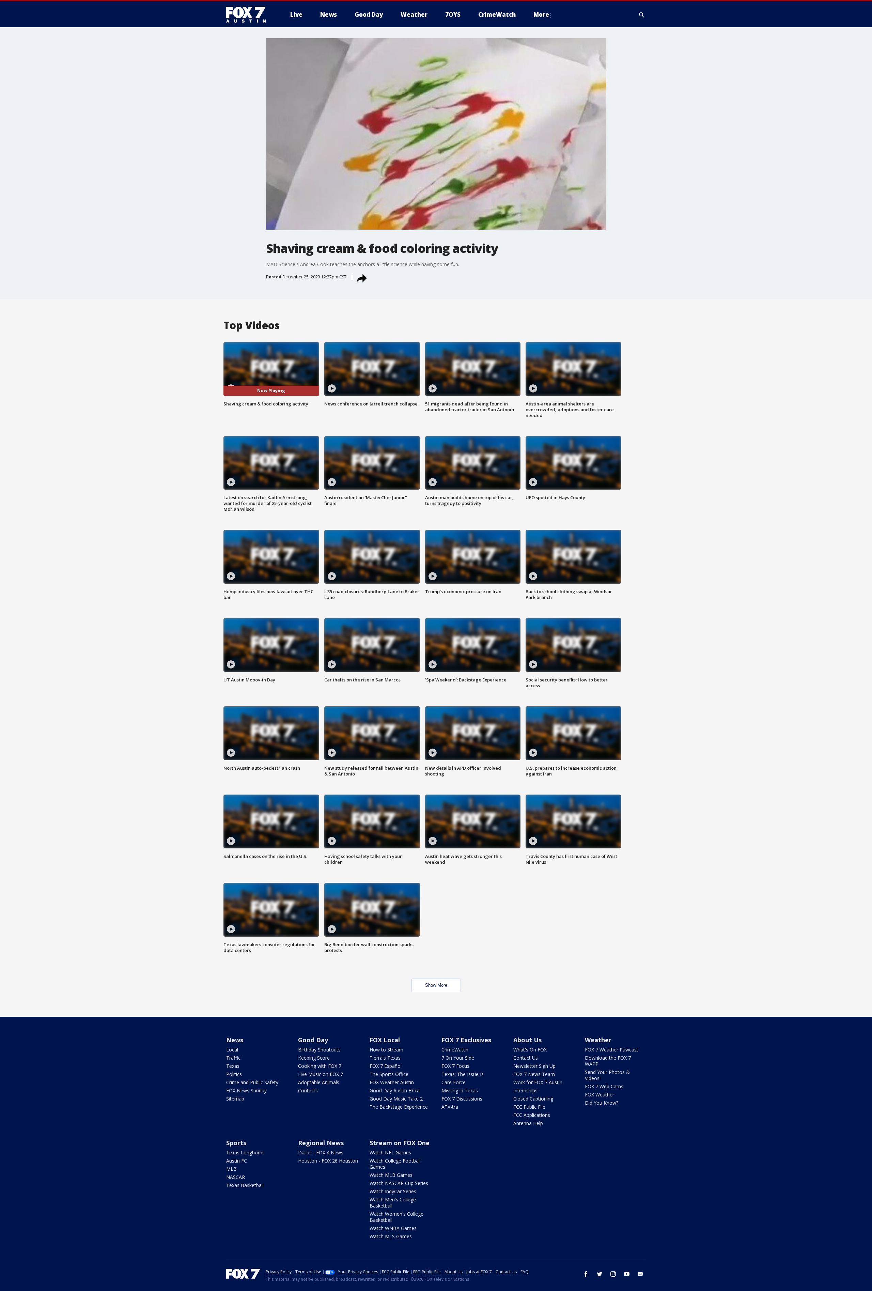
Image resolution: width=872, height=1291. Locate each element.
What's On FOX (530, 1049)
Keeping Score (314, 1058)
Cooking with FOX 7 (319, 1066)
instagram (613, 1274)
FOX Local (385, 1040)
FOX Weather (599, 1094)
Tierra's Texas (385, 1058)
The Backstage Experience (399, 1107)
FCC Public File (529, 1107)
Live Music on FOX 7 (320, 1074)
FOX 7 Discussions (461, 1098)
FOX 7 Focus (455, 1066)
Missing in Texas (459, 1090)
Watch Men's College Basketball (393, 1202)
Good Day (313, 1040)
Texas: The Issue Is (462, 1074)
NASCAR (235, 1177)
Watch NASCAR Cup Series (399, 1183)
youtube (626, 1274)
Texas (232, 1066)
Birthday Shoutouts (319, 1049)
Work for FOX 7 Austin (537, 1082)
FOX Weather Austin (392, 1082)
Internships (525, 1090)
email (640, 1274)
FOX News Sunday (246, 1090)
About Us (527, 1040)
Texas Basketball (245, 1185)
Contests (308, 1090)
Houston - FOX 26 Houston (328, 1160)
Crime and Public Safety (252, 1082)
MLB (231, 1169)
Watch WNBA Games (393, 1228)
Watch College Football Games (395, 1163)
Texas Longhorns (245, 1152)
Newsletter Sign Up (534, 1066)
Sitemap (235, 1098)
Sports (236, 1143)
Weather (598, 1040)
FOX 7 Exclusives (466, 1040)
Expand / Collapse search (642, 15)
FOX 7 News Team (534, 1074)
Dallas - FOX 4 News (320, 1152)
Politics (234, 1074)
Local (232, 1049)
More (541, 14)
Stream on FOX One (400, 1143)
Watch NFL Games (390, 1152)
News (234, 1040)
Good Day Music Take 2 (396, 1098)
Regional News (321, 1143)
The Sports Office (389, 1074)
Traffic (233, 1058)
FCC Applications (531, 1115)
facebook (585, 1274)
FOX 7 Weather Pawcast (611, 1049)
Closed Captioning (533, 1098)
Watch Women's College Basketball (396, 1217)
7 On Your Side (457, 1058)
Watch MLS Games (391, 1236)
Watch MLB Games (391, 1175)
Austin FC (236, 1160)
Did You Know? (601, 1103)
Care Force (453, 1082)
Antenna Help (528, 1123)
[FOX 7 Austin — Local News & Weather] (248, 14)
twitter (599, 1274)
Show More (436, 985)
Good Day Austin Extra (395, 1090)
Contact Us (525, 1058)
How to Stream (386, 1049)
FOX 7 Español (386, 1066)
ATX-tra (449, 1107)
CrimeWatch (454, 1049)
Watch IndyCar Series (393, 1191)
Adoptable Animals (318, 1082)
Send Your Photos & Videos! (607, 1075)
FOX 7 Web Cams (604, 1086)
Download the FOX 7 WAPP (608, 1061)
